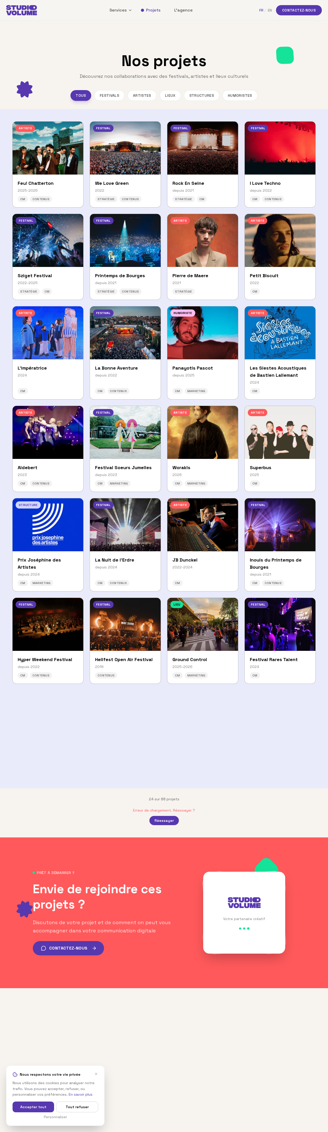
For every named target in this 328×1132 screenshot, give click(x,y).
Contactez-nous (299, 10)
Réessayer (164, 820)
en (270, 10)
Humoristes (240, 95)
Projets (153, 10)
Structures (201, 95)
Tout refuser (77, 1107)
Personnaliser (55, 1117)
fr (261, 10)
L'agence (183, 10)
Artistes (142, 95)
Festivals (109, 95)
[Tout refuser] (96, 1074)
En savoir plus (81, 1094)
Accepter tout (33, 1107)
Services (118, 10)
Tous (81, 95)
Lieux (170, 95)
